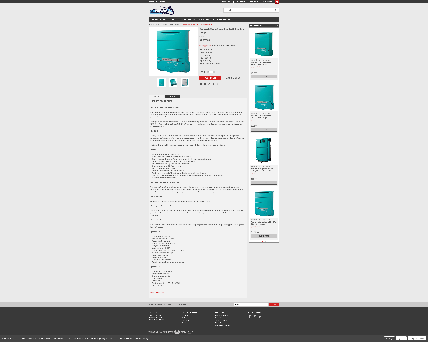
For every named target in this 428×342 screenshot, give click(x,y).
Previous (151, 51)
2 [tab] (265, 241)
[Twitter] (213, 84)
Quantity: (202, 72)
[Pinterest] (218, 84)
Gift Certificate (241, 2)
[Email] (205, 84)
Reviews (172, 96)
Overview (157, 96)
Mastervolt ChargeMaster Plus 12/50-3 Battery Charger (197, 24)
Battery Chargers (174, 24)
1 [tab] (263, 241)
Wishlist (255, 2)
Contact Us (173, 19)
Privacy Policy (204, 19)
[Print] (209, 84)
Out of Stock (264, 236)
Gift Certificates (187, 315)
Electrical (164, 24)
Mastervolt (254, 60)
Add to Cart (264, 76)
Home (150, 24)
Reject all (401, 338)
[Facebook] (201, 84)
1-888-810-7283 (226, 2)
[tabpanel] (264, 54)
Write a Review (230, 46)
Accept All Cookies (417, 338)
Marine (157, 24)
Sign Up (189, 320)
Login (183, 320)
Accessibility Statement (221, 19)
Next (195, 51)
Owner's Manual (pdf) (157, 292)
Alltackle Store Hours (158, 19)
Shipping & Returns (188, 19)
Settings (389, 338)
